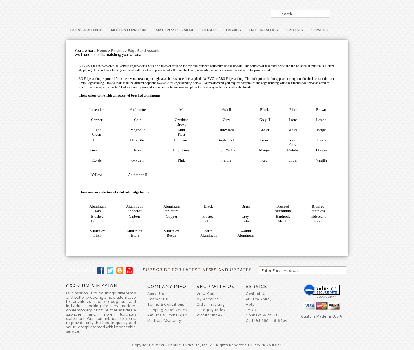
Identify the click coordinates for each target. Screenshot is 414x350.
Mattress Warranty (164, 321)
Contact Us (157, 299)
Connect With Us (261, 315)
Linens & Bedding (86, 30)
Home (102, 51)
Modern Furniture (129, 30)
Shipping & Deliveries (167, 310)
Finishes (210, 30)
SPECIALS (294, 30)
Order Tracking (211, 305)
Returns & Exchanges (167, 315)
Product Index (209, 315)
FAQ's (251, 310)
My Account (207, 299)
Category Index (211, 310)
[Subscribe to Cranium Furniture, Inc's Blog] (119, 270)
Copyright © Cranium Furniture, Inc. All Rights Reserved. (190, 345)
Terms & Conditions (165, 305)
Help (250, 305)
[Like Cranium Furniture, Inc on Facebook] (100, 270)
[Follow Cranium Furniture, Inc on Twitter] (110, 270)
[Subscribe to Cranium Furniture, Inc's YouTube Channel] (129, 270)
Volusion (274, 345)
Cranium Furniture (136, 12)
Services (319, 30)
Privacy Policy (259, 299)
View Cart (206, 294)
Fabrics (233, 30)
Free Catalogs (263, 30)
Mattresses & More (175, 30)
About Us (155, 294)
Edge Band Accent (143, 51)
